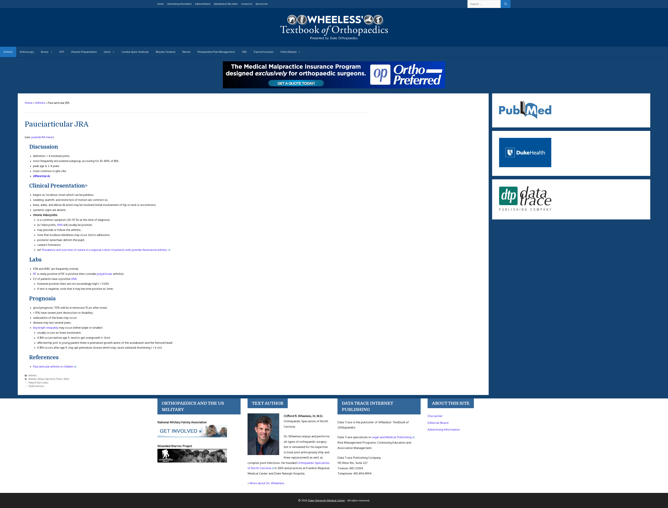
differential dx (41, 176)
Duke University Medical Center (326, 500)
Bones (44, 51)
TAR (244, 51)
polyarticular (104, 274)
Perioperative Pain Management (216, 51)
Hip (47, 378)
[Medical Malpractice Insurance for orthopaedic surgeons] (334, 87)
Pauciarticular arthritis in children (53, 366)
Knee (52, 378)
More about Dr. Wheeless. (267, 483)
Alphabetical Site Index (226, 3)
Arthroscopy (27, 51)
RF (34, 274)
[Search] (506, 4)
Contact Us (246, 3)
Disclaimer (435, 416)
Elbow (41, 378)
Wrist (66, 378)
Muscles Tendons (166, 51)
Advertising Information (179, 3)
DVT (61, 51)
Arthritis (8, 51)
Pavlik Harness (36, 386)
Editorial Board (202, 3)
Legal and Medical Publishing (392, 437)
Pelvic (59, 378)
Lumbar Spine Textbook (135, 51)
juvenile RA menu (42, 137)
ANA (60, 225)
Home (160, 3)
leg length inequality (45, 327)
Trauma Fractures (263, 51)
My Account (262, 3)
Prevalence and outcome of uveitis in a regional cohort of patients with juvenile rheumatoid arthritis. (105, 250)
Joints (107, 51)
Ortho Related (288, 51)
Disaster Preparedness (84, 51)
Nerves (186, 51)
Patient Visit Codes (38, 382)
